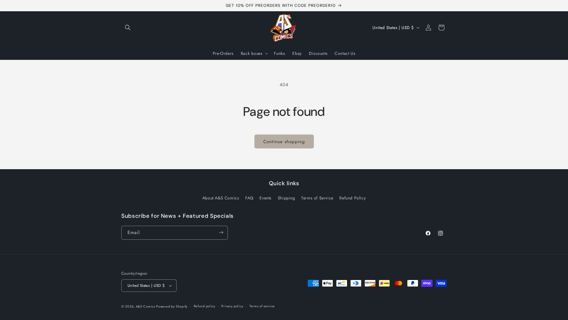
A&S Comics (145, 306)
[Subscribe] (220, 232)
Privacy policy (232, 306)
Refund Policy (352, 198)
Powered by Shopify (172, 306)
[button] (127, 27)
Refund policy (204, 306)
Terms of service (262, 306)
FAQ (249, 198)
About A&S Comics (220, 198)
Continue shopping (284, 141)
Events (265, 198)
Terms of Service (317, 198)
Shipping (286, 198)
